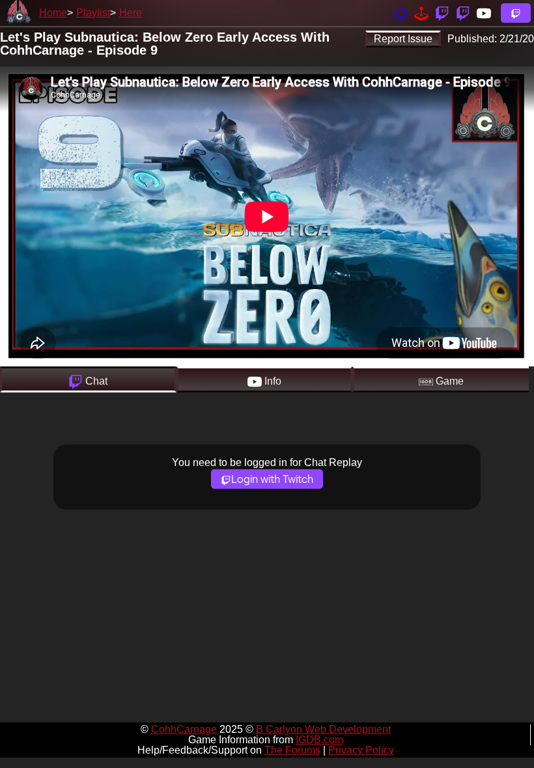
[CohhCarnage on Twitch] (442, 12)
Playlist (93, 12)
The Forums (292, 750)
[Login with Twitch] (516, 13)
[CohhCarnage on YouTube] (484, 12)
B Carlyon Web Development (323, 729)
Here (130, 12)
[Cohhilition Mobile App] (400, 12)
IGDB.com (319, 739)
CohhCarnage (184, 729)
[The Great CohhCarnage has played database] (421, 12)
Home (53, 12)
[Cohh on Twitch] (463, 12)
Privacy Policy (361, 750)
